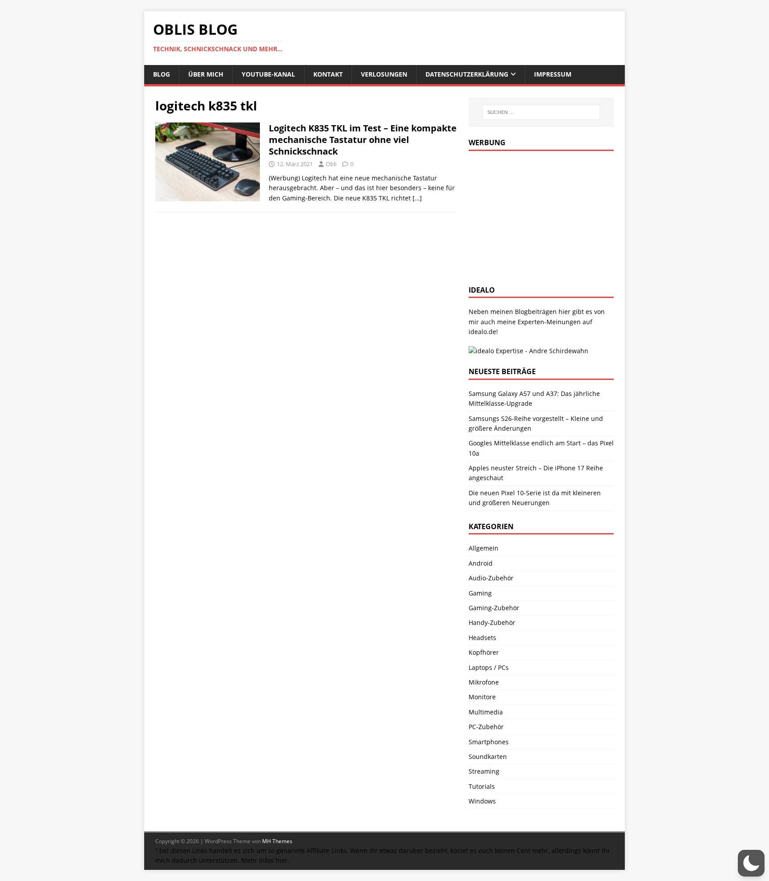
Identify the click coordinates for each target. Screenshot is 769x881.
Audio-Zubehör (491, 578)
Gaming (480, 593)
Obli (331, 164)
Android (481, 563)
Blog (161, 74)
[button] (751, 863)
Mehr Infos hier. (265, 860)
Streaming (484, 771)
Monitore (482, 697)
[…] (417, 198)
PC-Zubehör (486, 726)
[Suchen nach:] (541, 112)
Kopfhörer (484, 652)
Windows (482, 801)
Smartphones (489, 742)
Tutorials (482, 786)
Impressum (552, 74)
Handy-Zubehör (492, 622)
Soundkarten (488, 756)
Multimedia (486, 712)
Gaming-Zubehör (494, 608)
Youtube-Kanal (268, 74)
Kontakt (328, 74)
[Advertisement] (535, 215)
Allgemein (483, 548)
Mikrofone (484, 682)
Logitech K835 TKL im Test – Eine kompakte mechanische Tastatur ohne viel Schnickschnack (363, 139)
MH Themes (277, 841)
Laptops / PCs (489, 667)
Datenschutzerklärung (466, 74)
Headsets (482, 637)
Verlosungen (384, 74)
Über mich (205, 74)
